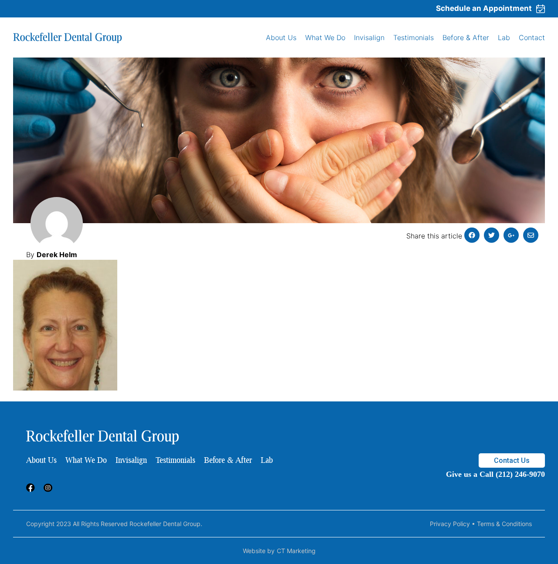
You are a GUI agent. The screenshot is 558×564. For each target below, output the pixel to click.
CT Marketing (296, 550)
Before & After (465, 37)
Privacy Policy (450, 523)
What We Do (325, 37)
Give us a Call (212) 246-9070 (495, 474)
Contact (532, 37)
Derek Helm (57, 254)
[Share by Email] (530, 235)
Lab (504, 37)
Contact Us (512, 460)
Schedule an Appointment (484, 8)
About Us (281, 37)
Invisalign (369, 37)
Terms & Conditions (504, 523)
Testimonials (413, 37)
